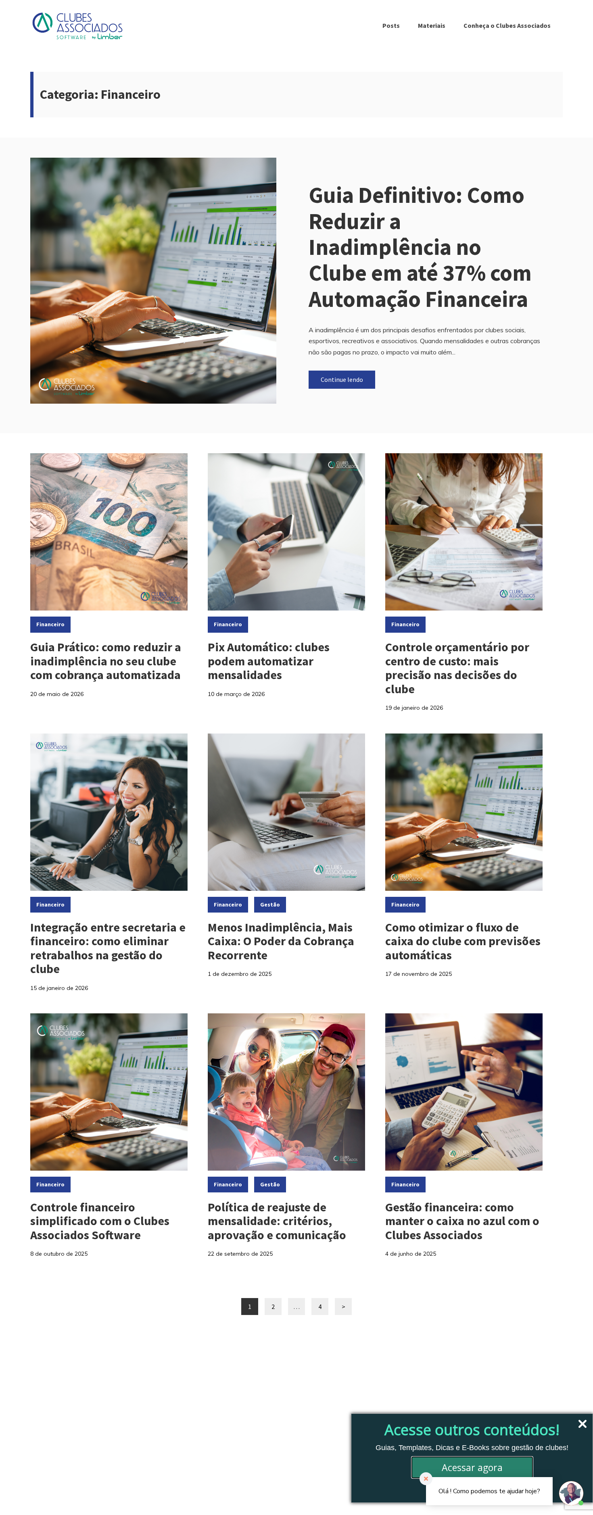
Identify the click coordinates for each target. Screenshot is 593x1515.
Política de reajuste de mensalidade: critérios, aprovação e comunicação (277, 1220)
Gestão (270, 904)
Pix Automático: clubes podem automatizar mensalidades (269, 660)
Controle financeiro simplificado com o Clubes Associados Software (99, 1220)
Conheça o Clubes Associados (507, 25)
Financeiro (50, 624)
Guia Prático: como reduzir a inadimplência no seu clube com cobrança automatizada (105, 660)
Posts (391, 25)
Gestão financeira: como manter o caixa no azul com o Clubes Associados (462, 1220)
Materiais (431, 25)
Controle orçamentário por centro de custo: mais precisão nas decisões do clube (457, 667)
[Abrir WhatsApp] (20, 1494)
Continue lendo (342, 379)
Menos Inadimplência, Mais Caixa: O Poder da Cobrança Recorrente (281, 941)
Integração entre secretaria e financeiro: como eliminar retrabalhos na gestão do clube (108, 948)
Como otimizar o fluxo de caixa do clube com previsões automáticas (463, 941)
